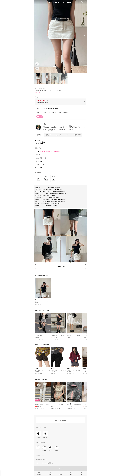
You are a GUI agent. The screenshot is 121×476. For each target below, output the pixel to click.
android (45, 437)
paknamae (37, 403)
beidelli (52, 334)
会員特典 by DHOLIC (60, 420)
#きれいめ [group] (39, 116)
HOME (60, 474)
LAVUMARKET (54, 403)
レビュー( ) (58, 135)
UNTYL (36, 368)
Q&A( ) (67, 135)
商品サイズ (48, 135)
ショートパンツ (43, 88)
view (84, 127)
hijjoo (68, 334)
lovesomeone (38, 334)
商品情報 (39, 135)
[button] (84, 34)
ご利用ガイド (77, 135)
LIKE (71, 474)
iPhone (38, 437)
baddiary (69, 403)
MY (81, 474)
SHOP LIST (50, 474)
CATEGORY (39, 474)
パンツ (36, 88)
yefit (36, 299)
